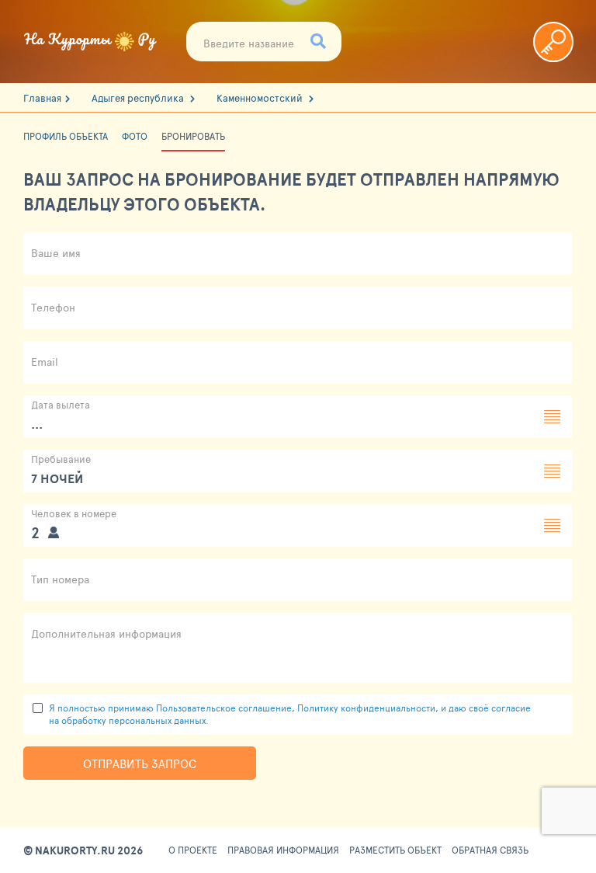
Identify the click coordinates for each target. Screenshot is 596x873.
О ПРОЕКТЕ (192, 850)
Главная (42, 98)
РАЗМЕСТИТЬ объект (395, 850)
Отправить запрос (139, 763)
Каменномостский (261, 98)
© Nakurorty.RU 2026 (83, 850)
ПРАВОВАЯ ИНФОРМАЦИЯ (283, 850)
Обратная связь (490, 850)
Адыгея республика (139, 98)
